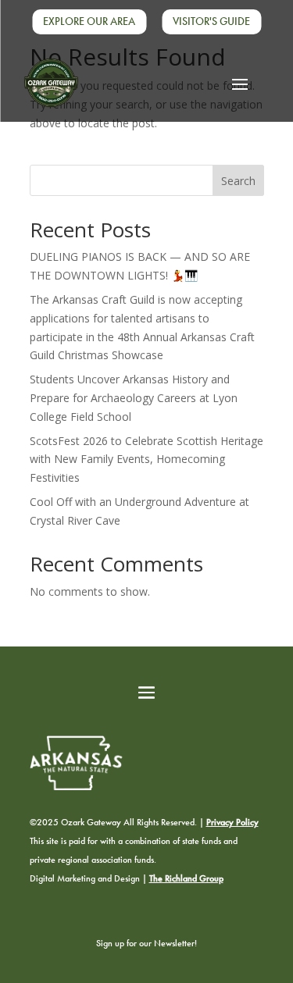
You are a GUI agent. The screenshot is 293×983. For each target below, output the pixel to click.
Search (238, 180)
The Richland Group (186, 878)
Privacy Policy (232, 822)
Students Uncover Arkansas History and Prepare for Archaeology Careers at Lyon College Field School (134, 398)
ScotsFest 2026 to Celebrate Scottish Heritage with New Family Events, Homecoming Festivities (146, 459)
